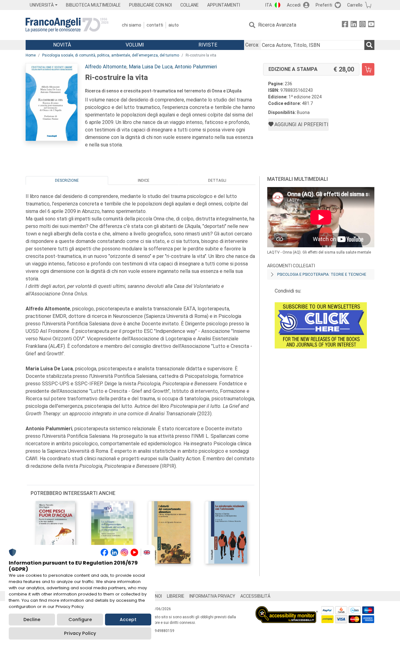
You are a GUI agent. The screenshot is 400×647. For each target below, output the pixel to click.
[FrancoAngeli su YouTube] (371, 25)
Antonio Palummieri (196, 67)
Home (31, 55)
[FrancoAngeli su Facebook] (345, 25)
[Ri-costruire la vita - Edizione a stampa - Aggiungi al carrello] (368, 69)
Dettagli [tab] (217, 180)
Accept (128, 619)
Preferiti (324, 4)
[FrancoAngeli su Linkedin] (354, 25)
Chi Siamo (131, 24)
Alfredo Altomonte (106, 67)
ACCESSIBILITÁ (255, 596)
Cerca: (252, 45)
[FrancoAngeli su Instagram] (362, 25)
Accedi (294, 4)
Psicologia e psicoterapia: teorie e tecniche (321, 274)
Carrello (354, 4)
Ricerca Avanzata (277, 25)
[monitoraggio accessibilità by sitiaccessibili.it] (286, 610)
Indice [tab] (143, 180)
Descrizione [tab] (67, 180)
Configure (80, 619)
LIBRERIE (175, 596)
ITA (268, 4)
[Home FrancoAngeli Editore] (67, 25)
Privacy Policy (80, 633)
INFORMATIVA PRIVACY (212, 596)
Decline (31, 619)
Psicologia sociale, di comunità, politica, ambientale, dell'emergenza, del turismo (110, 55)
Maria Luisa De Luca (150, 67)
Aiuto (173, 24)
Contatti (155, 24)
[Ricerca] (369, 45)
